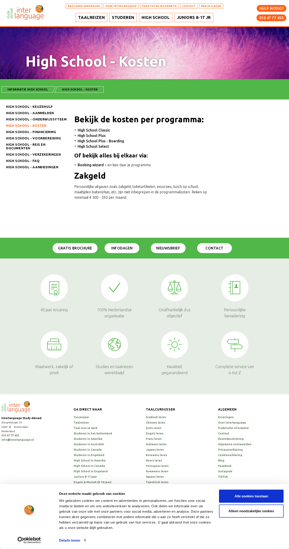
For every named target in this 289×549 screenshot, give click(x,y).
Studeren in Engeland (89, 455)
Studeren (123, 17)
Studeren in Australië (89, 444)
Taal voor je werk (86, 428)
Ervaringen (226, 417)
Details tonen (69, 540)
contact (189, 6)
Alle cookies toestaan (251, 496)
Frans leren (154, 438)
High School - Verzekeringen (33, 154)
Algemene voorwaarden (235, 444)
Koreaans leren (156, 455)
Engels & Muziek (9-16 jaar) (93, 482)
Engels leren (154, 433)
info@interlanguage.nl (17, 439)
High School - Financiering (31, 132)
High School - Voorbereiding (33, 138)
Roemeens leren (157, 471)
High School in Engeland (91, 471)
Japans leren (155, 449)
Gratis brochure (75, 248)
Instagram (225, 471)
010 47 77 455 (271, 18)
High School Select (93, 146)
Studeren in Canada (88, 449)
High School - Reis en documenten (26, 146)
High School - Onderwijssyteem (36, 119)
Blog (221, 460)
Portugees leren (157, 465)
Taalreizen (91, 17)
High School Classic (94, 130)
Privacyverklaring (230, 449)
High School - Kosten (26, 125)
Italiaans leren (156, 444)
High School (156, 17)
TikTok (223, 476)
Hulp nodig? (271, 8)
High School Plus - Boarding (101, 141)
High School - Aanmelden (30, 113)
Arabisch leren (156, 417)
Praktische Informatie (159, 6)
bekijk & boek (211, 6)
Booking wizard (91, 165)
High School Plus (92, 136)
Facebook (224, 465)
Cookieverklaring (230, 455)
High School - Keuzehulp (29, 106)
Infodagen (122, 248)
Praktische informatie (233, 428)
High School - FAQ (23, 161)
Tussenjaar (81, 417)
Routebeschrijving (231, 438)
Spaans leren (155, 476)
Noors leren (154, 460)
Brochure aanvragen (84, 6)
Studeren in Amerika (88, 438)
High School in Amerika (90, 460)
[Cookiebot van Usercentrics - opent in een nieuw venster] (29, 540)
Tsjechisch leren (157, 482)
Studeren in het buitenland (93, 433)
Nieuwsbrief (168, 248)
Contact (214, 248)
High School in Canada (89, 465)
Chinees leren (155, 422)
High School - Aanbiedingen (32, 167)
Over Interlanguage (121, 6)
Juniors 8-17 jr (194, 17)
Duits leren (153, 428)
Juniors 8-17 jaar (85, 476)
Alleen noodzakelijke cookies (251, 511)
